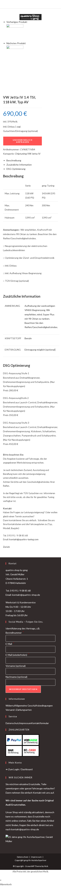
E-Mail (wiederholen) (17, 654)
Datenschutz (12, 723)
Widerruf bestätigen (23, 689)
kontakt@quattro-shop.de (25, 829)
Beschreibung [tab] (13, 160)
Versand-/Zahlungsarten (19, 709)
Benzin (28, 338)
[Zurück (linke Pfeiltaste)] (6, 447)
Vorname (16, 665)
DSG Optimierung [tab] (15, 168)
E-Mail (10, 643)
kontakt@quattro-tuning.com (23, 539)
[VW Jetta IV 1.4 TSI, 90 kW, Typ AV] (14, 32)
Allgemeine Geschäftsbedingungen (34, 705)
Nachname (16, 676)
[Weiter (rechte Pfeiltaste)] (55, 447)
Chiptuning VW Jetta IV (27, 153)
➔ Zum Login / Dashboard (19, 769)
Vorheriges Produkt (16, 21)
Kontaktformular (40, 723)
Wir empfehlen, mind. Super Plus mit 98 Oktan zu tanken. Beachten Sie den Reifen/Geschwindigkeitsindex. (41, 319)
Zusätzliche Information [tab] (19, 164)
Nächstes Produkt (16, 43)
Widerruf (10, 705)
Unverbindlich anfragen (22, 141)
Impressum (25, 723)
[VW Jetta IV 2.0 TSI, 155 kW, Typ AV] (14, 53)
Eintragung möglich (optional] (40, 349)
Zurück (6, 546)
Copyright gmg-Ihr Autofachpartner (30, 860)
